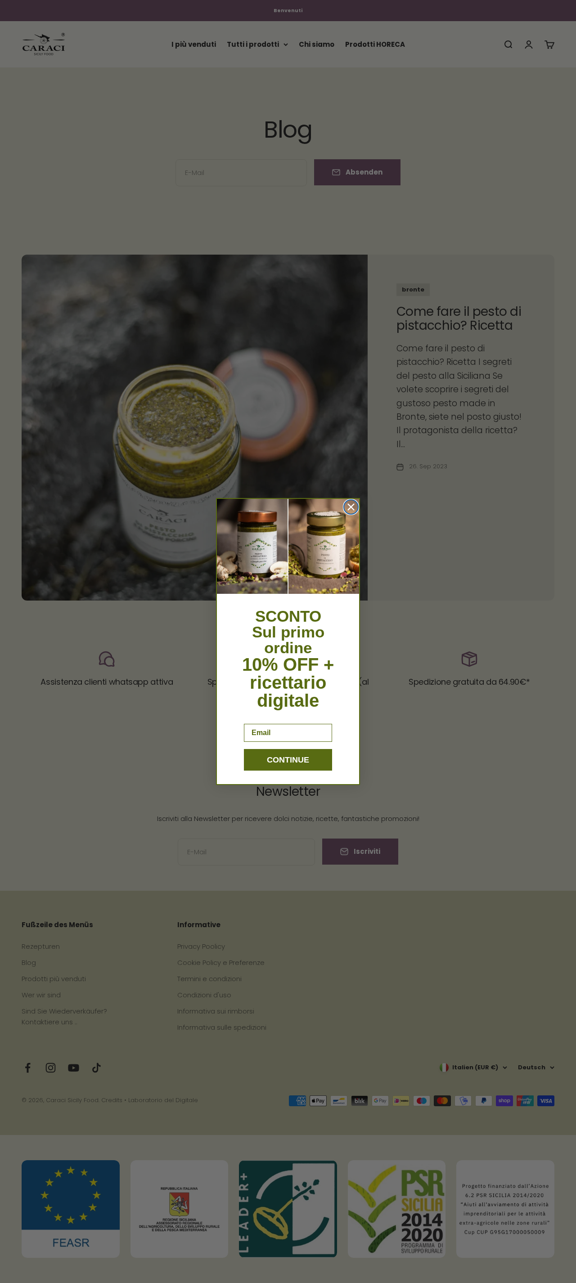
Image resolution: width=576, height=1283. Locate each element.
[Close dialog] (351, 507)
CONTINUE (288, 759)
